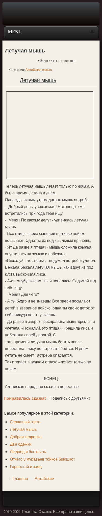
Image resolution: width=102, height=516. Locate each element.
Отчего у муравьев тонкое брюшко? (42, 459)
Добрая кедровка (26, 436)
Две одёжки (20, 444)
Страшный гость (25, 421)
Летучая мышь (23, 429)
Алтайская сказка (39, 69)
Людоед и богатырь (28, 451)
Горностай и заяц (26, 466)
